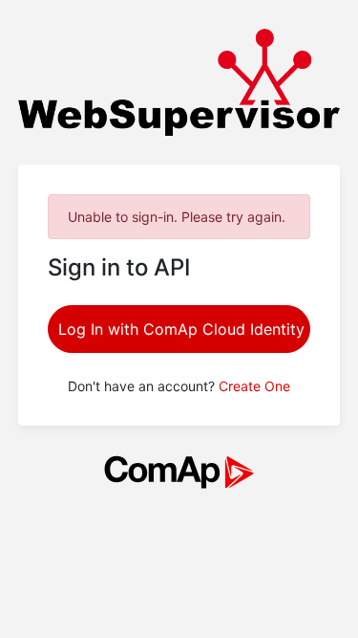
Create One (254, 386)
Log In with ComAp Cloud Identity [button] (181, 329)
